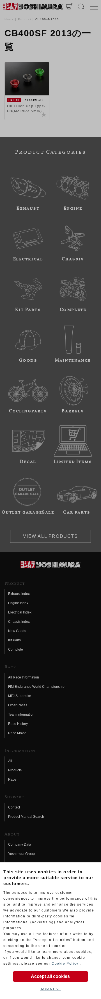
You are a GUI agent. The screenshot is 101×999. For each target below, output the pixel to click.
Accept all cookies (50, 976)
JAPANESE (50, 989)
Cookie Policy (65, 964)
